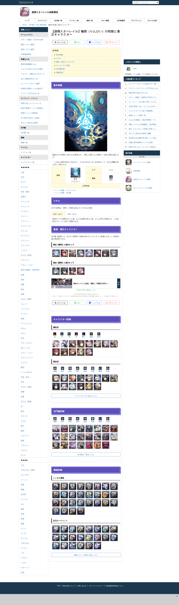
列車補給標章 (26, 54)
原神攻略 (136, 170)
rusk (134, 68)
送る (78, 42)
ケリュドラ (25, 201)
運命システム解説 (27, 49)
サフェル (24, 230)
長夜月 (23, 196)
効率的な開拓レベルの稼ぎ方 (32, 88)
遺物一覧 (89, 20)
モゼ (22, 465)
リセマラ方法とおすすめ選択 (32, 69)
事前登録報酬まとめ (28, 64)
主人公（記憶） (27, 255)
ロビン (23, 333)
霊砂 (22, 279)
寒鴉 (22, 489)
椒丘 (22, 289)
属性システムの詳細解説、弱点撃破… (143, 124)
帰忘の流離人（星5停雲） (31, 269)
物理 (98, 336)
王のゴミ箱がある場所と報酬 (140, 133)
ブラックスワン (27, 343)
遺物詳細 (59, 72)
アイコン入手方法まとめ (30, 93)
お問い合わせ (81, 586)
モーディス (25, 235)
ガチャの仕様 (152, 20)
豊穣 (100, 371)
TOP (58, 586)
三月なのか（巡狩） (28, 470)
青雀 (22, 518)
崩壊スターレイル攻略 (141, 179)
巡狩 (62, 371)
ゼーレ (23, 455)
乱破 (22, 274)
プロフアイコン (136, 20)
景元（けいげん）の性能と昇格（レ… (143, 129)
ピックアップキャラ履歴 (30, 83)
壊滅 (55, 371)
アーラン (24, 548)
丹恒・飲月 (25, 377)
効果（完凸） (73, 214)
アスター (24, 557)
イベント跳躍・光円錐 (62, 192)
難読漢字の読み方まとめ (138, 92)
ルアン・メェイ (27, 352)
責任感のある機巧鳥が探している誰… (143, 138)
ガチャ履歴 (105, 20)
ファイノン (25, 221)
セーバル (24, 538)
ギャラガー (25, 475)
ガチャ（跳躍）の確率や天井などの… (143, 97)
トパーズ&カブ (26, 372)
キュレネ (24, 187)
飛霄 (22, 284)
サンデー (24, 313)
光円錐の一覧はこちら (85, 454)
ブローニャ (25, 445)
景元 (22, 411)
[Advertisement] (87, 599)
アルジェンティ (27, 357)
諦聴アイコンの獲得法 (29, 113)
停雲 (22, 514)
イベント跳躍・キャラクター (65, 190)
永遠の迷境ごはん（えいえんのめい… (143, 106)
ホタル (23, 328)
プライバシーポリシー (96, 586)
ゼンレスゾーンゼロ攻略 (142, 188)
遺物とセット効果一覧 (137, 115)
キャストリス (26, 226)
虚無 (85, 371)
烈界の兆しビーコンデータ (31, 103)
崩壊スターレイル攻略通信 (45, 12)
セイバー (24, 216)
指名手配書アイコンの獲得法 (32, 108)
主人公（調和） (27, 299)
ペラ (22, 553)
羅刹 (22, 430)
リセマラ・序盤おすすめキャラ (33, 74)
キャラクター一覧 (27, 162)
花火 (22, 338)
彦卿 (22, 391)
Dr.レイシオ (25, 348)
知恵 (70, 371)
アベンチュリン (27, 323)
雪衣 (22, 484)
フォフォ (24, 362)
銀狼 (22, 440)
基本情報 (59, 54)
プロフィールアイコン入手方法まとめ (143, 88)
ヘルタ (23, 562)
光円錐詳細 (60, 69)
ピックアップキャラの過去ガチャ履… (143, 83)
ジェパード (25, 435)
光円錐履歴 (121, 20)
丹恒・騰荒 (25, 191)
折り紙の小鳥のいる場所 (30, 118)
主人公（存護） (27, 387)
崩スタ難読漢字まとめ (29, 78)
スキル (58, 58)
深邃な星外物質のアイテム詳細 (141, 142)
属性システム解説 (27, 44)
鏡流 (22, 367)
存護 (92, 371)
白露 (22, 396)
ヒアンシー (25, 240)
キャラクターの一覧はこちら (86, 396)
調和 (77, 371)
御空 (22, 509)
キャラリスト (42, 20)
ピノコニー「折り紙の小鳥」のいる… (143, 101)
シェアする (95, 42)
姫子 (22, 426)
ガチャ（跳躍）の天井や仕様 (32, 39)
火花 (22, 172)
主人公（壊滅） (27, 401)
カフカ (23, 421)
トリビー (24, 250)
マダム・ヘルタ (27, 265)
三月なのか (25, 543)
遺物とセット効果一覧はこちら (86, 555)
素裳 (22, 523)
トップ (27, 20)
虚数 (91, 336)
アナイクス (25, 245)
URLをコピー (113, 42)
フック (23, 528)
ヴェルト (24, 450)
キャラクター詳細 (63, 65)
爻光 (22, 177)
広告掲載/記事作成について (114, 586)
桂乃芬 (23, 494)
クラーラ (24, 416)
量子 (83, 336)
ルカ (22, 504)
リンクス (24, 499)
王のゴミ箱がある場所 (29, 122)
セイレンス (25, 206)
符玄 (22, 382)
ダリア (23, 182)
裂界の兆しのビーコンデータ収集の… (143, 147)
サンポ (23, 533)
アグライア (25, 260)
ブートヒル (25, 308)
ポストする (61, 42)
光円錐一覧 (58, 20)
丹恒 (22, 572)
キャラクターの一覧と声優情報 (141, 110)
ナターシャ (25, 567)
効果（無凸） (58, 214)
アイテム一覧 (74, 20)
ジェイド (24, 304)
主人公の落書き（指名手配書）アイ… (143, 120)
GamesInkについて (68, 586)
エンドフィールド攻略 (141, 162)
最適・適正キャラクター (65, 61)
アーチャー (25, 211)
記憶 (107, 371)
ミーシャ (24, 479)
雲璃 (22, 294)
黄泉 (22, 318)
